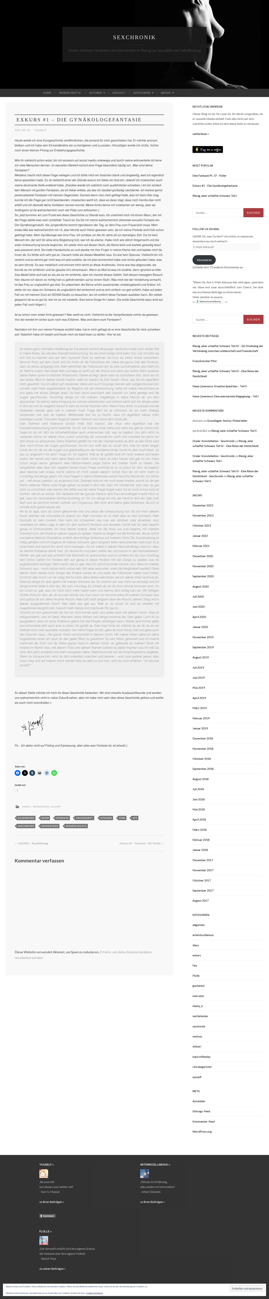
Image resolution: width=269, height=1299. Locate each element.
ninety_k (198, 1006)
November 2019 (203, 637)
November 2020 (203, 566)
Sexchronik (134, 37)
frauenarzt (84, 818)
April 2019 (199, 698)
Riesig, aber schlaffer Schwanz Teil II (234, 430)
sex (135, 818)
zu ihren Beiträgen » (51, 1201)
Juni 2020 (199, 606)
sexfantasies (41, 806)
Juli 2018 (198, 789)
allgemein (199, 925)
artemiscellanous (203, 935)
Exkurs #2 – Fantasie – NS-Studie (142, 843)
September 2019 (203, 647)
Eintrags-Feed (201, 1111)
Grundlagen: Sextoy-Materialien (227, 420)
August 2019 (201, 657)
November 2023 (203, 515)
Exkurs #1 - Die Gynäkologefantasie (215, 185)
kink (122, 818)
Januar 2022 (200, 535)
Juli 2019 (198, 667)
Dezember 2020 (203, 556)
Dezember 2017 (203, 860)
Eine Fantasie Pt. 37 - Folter (210, 175)
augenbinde (26, 818)
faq (195, 965)
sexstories (199, 1026)
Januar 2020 (200, 627)
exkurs (26, 806)
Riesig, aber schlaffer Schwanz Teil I (215, 195)
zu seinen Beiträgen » (52, 1268)
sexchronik (26, 826)
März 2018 (200, 829)
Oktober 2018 (202, 758)
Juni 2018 (199, 799)
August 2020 (201, 586)
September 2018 (203, 768)
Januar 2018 (200, 849)
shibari (197, 1046)
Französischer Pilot (205, 361)
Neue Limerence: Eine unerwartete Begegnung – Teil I (226, 396)
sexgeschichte (76, 826)
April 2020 (199, 616)
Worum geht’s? (70, 92)
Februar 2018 (201, 839)
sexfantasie (50, 826)
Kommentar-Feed (204, 1121)
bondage (62, 818)
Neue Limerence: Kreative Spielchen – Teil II (220, 386)
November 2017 (203, 870)
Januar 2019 (200, 728)
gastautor (199, 985)
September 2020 (203, 576)
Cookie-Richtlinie (94, 1293)
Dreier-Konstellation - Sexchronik (214, 441)
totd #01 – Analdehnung (31, 843)
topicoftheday (201, 1056)
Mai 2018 (199, 809)
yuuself (40, 130)
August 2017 (201, 900)
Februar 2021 (201, 545)
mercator (198, 996)
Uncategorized (202, 1066)
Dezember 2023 (203, 505)
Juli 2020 (198, 596)
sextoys (197, 1036)
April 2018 (199, 819)
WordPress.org (202, 1131)
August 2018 (201, 779)
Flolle (196, 975)
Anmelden (199, 1101)
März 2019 (200, 708)
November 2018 (203, 748)
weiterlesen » (201, 133)
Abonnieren (204, 260)
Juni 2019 (199, 677)
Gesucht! (119, 92)
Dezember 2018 (203, 738)
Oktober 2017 (202, 880)
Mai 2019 (199, 687)
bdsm (45, 818)
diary (196, 945)
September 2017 (203, 890)
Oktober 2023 (202, 525)
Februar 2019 (201, 718)
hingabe (106, 818)
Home (47, 92)
